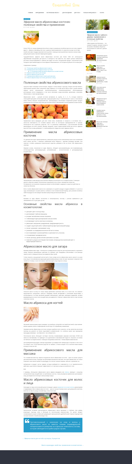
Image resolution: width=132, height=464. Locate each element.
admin (33, 27)
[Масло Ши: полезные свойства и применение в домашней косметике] (91, 121)
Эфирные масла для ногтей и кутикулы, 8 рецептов (41, 438)
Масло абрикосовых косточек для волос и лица (41, 78)
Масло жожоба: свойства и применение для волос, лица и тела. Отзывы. (102, 68)
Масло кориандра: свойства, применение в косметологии (62, 445)
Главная (30, 12)
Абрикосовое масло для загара (36, 73)
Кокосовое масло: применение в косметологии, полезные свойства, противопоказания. (102, 90)
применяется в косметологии (66, 387)
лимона (67, 372)
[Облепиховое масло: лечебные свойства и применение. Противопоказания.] (91, 55)
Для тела (77, 12)
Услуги (102, 12)
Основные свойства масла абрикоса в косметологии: (46, 71)
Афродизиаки (40, 12)
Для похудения (67, 12)
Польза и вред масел (89, 12)
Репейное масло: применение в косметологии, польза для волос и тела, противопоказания (102, 113)
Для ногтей (26, 19)
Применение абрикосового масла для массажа (40, 76)
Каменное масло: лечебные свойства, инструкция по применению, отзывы (102, 79)
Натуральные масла (53, 12)
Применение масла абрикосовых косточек (39, 70)
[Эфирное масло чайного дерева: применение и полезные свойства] (98, 20)
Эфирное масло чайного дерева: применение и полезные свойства (97, 37)
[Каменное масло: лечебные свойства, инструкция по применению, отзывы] (91, 76)
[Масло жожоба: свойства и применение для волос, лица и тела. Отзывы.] (91, 65)
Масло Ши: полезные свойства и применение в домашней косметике (102, 124)
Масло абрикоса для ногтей (35, 74)
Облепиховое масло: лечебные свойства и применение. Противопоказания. (102, 58)
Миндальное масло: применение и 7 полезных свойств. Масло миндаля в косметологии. (102, 101)
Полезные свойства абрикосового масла (39, 68)
